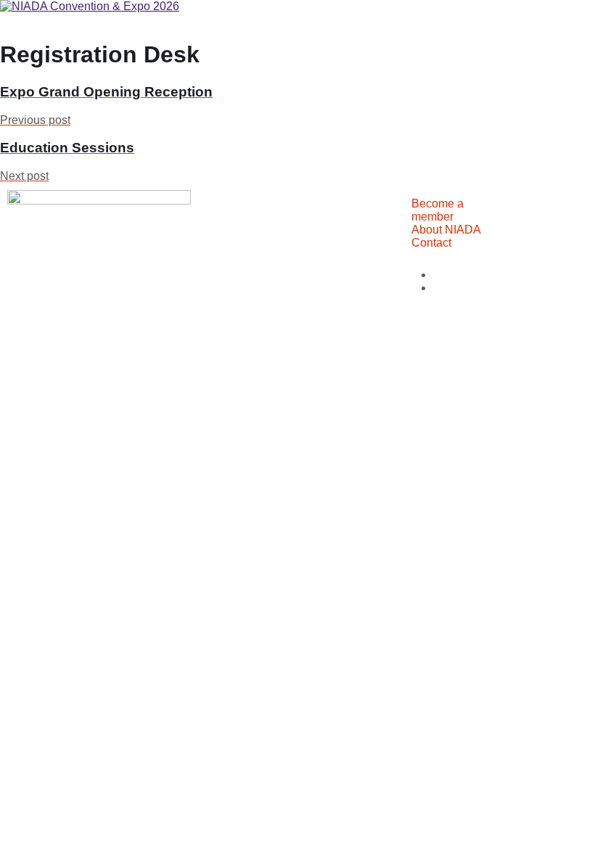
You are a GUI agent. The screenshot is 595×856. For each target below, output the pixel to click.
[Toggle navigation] (6, 23)
